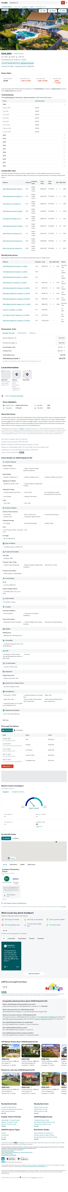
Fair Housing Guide (23, 1165)
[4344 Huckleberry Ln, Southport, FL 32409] (50, 1079)
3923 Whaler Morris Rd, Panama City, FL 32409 (17, 304)
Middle (22, 864)
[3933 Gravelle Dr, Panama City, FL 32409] (11, 1079)
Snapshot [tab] (6, 792)
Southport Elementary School (43, 1019)
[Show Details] (64, 104)
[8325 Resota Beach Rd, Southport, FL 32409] (31, 1050)
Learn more (63, 906)
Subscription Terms (57, 1165)
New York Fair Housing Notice (7, 1151)
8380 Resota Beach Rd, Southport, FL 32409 (16, 320)
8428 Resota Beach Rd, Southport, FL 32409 (16, 293)
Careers (29, 1165)
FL (19, 7)
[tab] (7, 730)
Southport (25, 7)
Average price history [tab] (18, 792)
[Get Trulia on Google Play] (22, 1158)
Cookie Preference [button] (18, 1166)
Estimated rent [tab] (22, 333)
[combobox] (36, 2)
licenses (45, 1147)
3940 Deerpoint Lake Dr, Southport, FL (14, 211)
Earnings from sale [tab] (9, 333)
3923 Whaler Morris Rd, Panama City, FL (14, 189)
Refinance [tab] (33, 333)
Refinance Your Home (27, 63)
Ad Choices (10, 1166)
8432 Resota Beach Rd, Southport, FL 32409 (16, 288)
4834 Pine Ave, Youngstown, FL (12, 233)
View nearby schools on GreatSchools (15, 903)
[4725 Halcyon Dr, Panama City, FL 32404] (31, 1079)
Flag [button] (17, 966)
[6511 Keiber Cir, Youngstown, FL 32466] (11, 1050)
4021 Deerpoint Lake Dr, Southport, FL (14, 226)
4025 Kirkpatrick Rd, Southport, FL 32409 (15, 266)
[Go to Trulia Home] (4, 3)
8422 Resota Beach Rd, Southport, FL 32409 (16, 299)
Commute (40, 938)
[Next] (65, 1054)
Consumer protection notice (26, 1152)
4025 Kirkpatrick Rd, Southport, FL (13, 196)
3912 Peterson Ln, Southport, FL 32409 (14, 282)
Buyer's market (34, 808)
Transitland (22, 1142)
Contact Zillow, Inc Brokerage (8, 1155)
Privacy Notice (4, 1166)
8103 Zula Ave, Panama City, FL (12, 218)
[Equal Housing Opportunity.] (20, 1177)
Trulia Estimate (9, 97)
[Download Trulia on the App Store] (11, 1158)
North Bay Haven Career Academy (13, 1019)
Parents (31, 938)
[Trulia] (3, 1158)
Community (11, 938)
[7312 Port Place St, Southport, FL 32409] (50, 1050)
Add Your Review (34, 973)
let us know (6, 1173)
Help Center (33, 1177)
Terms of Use (49, 1165)
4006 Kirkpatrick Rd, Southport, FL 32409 (15, 277)
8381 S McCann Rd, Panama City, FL (13, 248)
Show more (6, 766)
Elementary (13, 864)
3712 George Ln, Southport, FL (12, 204)
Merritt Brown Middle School (49, 1017)
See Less (6, 720)
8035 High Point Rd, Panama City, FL (14, 241)
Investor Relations (41, 1165)
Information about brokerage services (12, 1152)
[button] (63, 2)
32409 (31, 7)
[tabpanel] (34, 349)
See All (6, 930)
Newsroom (34, 1165)
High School (31, 864)
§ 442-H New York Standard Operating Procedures (12, 1149)
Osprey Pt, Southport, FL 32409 (12, 310)
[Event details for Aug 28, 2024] (64, 739)
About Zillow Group (13, 1165)
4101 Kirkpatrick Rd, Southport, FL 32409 (15, 272)
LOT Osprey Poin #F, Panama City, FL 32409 (16, 315)
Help (63, 1165)
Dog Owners (22, 938)
